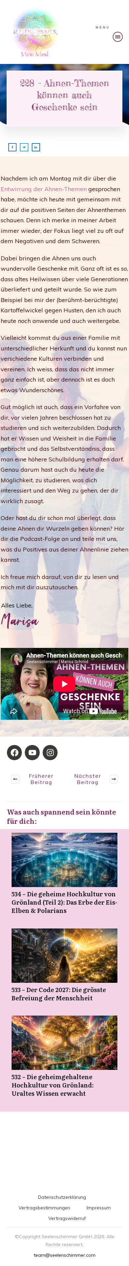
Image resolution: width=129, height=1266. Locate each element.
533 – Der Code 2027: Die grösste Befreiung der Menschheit (64, 968)
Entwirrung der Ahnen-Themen (44, 189)
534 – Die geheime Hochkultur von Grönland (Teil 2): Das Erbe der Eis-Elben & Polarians (64, 877)
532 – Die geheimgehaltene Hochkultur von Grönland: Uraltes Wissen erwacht (64, 1060)
